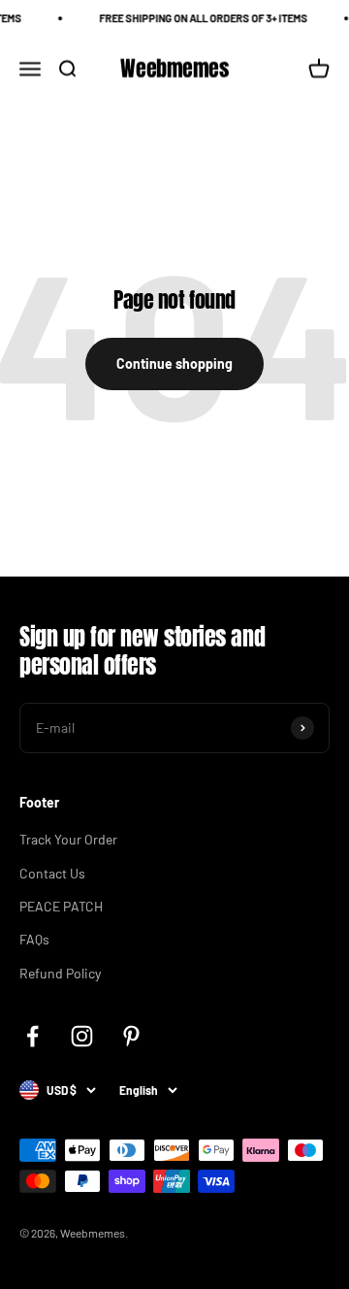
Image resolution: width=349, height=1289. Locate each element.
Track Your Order (68, 839)
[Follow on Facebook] (32, 1036)
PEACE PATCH (61, 906)
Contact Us (52, 873)
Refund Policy (60, 973)
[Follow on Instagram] (82, 1036)
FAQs (34, 939)
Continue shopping (174, 363)
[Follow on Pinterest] (131, 1036)
